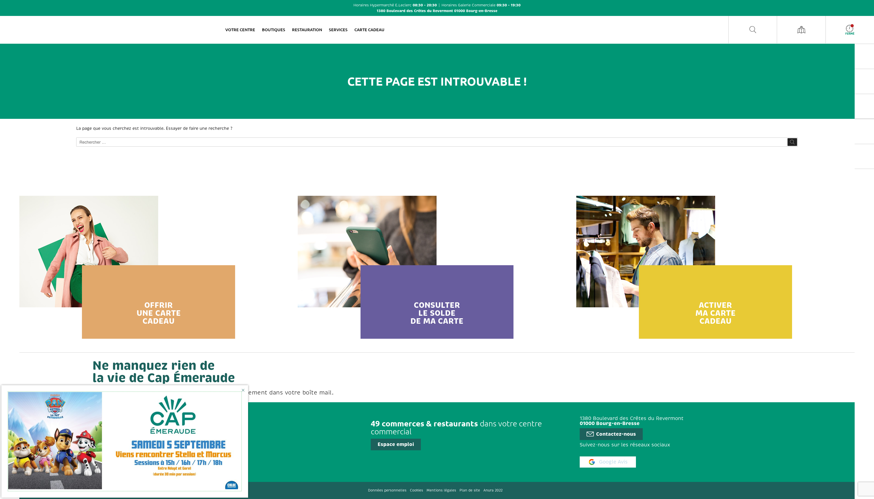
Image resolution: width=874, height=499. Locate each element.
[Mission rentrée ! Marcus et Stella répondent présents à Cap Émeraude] (124, 441)
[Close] (243, 390)
